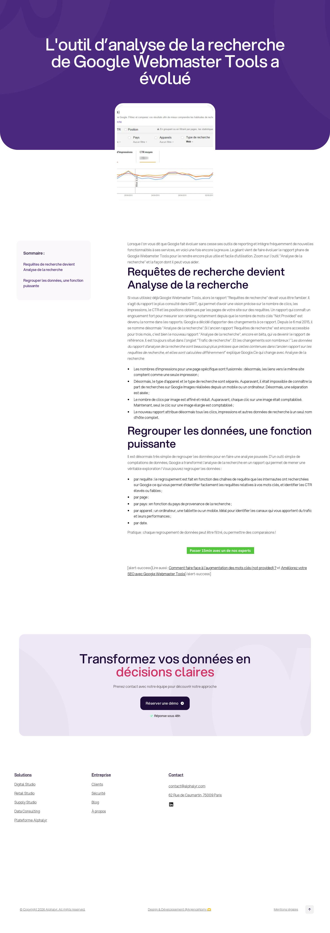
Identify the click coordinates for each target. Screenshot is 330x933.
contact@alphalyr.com (187, 786)
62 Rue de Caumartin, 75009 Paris (195, 795)
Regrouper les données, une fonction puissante (53, 283)
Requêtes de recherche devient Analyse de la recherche (49, 267)
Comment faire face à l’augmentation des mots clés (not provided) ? (222, 567)
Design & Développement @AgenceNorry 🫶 (179, 909)
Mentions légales (286, 909)
